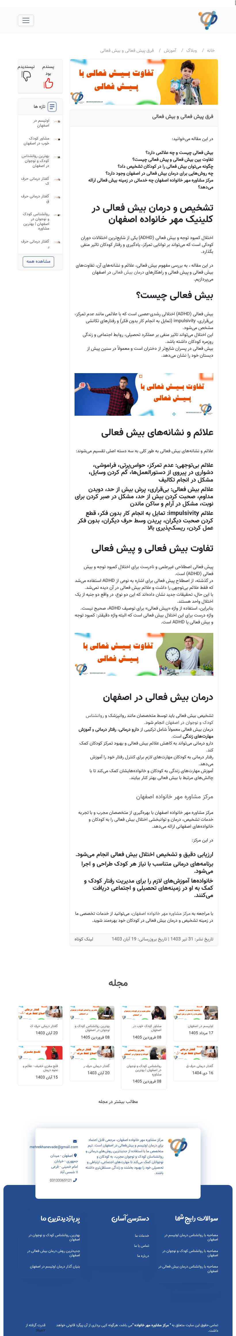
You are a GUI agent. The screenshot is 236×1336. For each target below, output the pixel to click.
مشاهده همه (38, 261)
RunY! (40, 1331)
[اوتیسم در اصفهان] (196, 1013)
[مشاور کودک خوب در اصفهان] (144, 1013)
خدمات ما (142, 1236)
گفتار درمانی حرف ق (35, 199)
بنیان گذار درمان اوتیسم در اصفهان (55, 1267)
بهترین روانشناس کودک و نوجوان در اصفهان (35, 161)
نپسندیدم (26, 66)
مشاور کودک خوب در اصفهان (36, 141)
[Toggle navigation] (26, 20)
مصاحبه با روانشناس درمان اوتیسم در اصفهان (191, 1237)
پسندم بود (48, 70)
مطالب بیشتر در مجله (118, 1102)
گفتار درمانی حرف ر (35, 244)
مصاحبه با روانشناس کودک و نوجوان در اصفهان (190, 1253)
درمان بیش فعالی (128, 272)
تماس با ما (141, 1246)
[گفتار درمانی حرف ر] (92, 1053)
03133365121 (61, 1181)
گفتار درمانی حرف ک (35, 181)
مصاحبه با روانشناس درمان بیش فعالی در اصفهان (188, 1269)
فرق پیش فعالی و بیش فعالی (182, 117)
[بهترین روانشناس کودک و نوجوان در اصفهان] (92, 1013)
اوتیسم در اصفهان (41, 123)
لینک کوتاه (84, 939)
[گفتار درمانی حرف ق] (196, 1053)
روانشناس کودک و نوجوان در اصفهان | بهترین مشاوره (36, 221)
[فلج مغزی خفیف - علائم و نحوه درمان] (40, 1053)
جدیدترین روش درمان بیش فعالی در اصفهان (53, 1253)
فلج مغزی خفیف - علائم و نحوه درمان (40, 1068)
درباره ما (143, 1256)
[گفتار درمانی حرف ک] (40, 1013)
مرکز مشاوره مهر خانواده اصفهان (174, 796)
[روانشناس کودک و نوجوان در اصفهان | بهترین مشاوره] (144, 1053)
